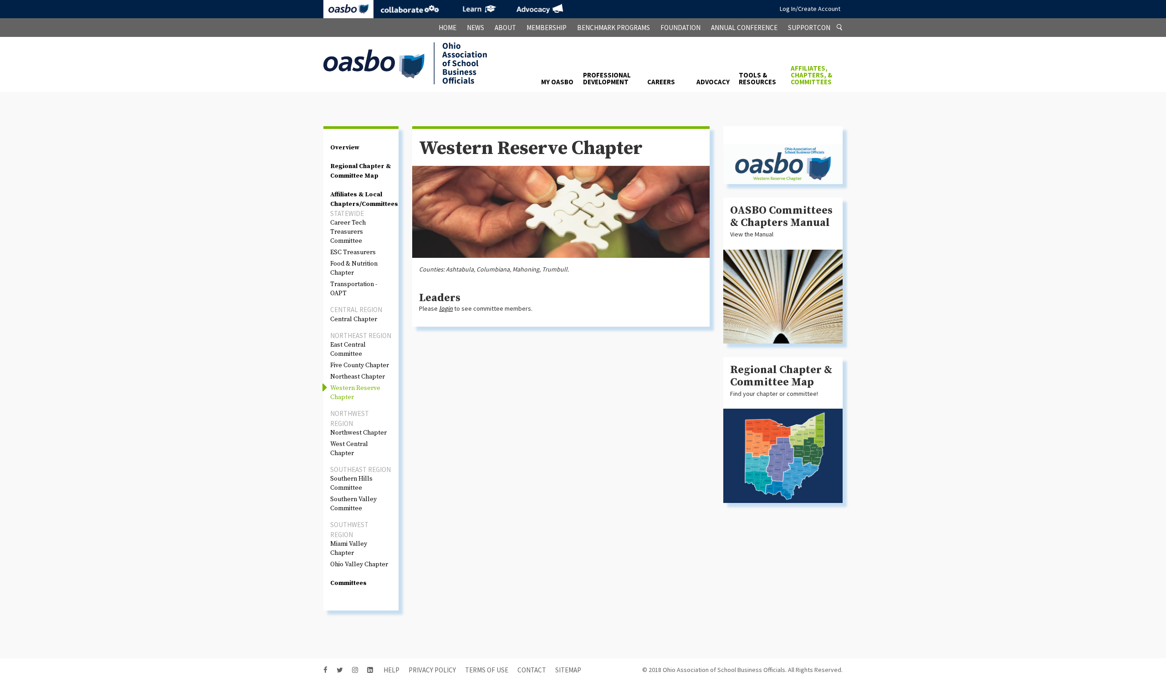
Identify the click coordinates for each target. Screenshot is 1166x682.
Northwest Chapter (358, 433)
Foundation (680, 27)
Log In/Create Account (810, 9)
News (475, 27)
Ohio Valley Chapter (359, 564)
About (505, 27)
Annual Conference (744, 27)
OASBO (348, 9)
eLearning (478, 9)
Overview (344, 148)
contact (531, 670)
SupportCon (809, 27)
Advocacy (539, 9)
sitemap (568, 670)
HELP (391, 670)
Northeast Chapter (357, 377)
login (446, 308)
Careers (661, 81)
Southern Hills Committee (351, 483)
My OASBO (557, 81)
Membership (547, 27)
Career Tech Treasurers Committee (348, 232)
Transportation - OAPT (353, 288)
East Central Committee (348, 349)
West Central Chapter (349, 448)
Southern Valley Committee (353, 504)
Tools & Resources (757, 78)
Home (447, 27)
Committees (348, 583)
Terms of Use (486, 670)
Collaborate (409, 9)
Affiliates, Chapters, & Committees (811, 75)
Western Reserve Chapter (355, 392)
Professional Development (607, 78)
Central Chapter (353, 319)
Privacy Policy (432, 670)
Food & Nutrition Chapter (354, 268)
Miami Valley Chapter (348, 548)
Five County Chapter (359, 365)
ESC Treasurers (353, 252)
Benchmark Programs (613, 27)
